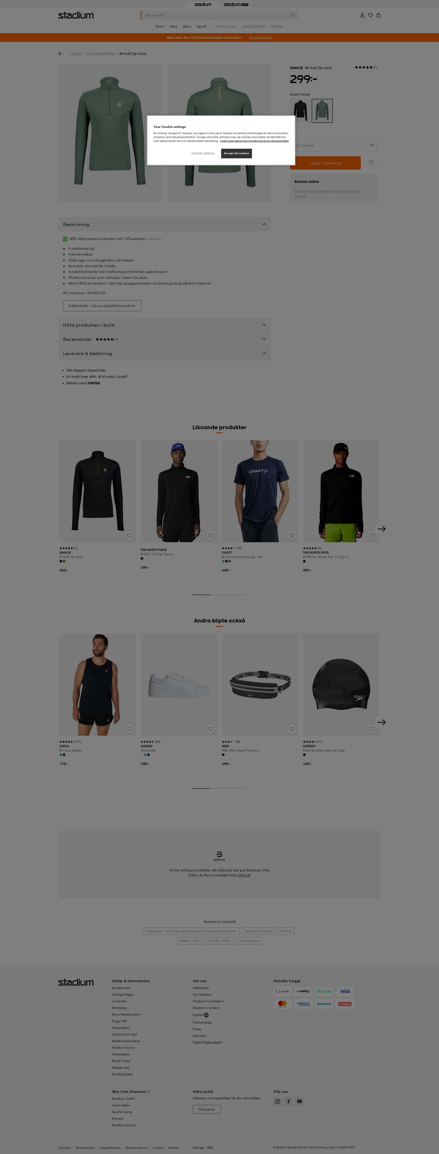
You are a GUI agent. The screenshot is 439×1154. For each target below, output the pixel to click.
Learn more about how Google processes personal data (254, 141)
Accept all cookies (236, 153)
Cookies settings (203, 153)
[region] (221, 140)
